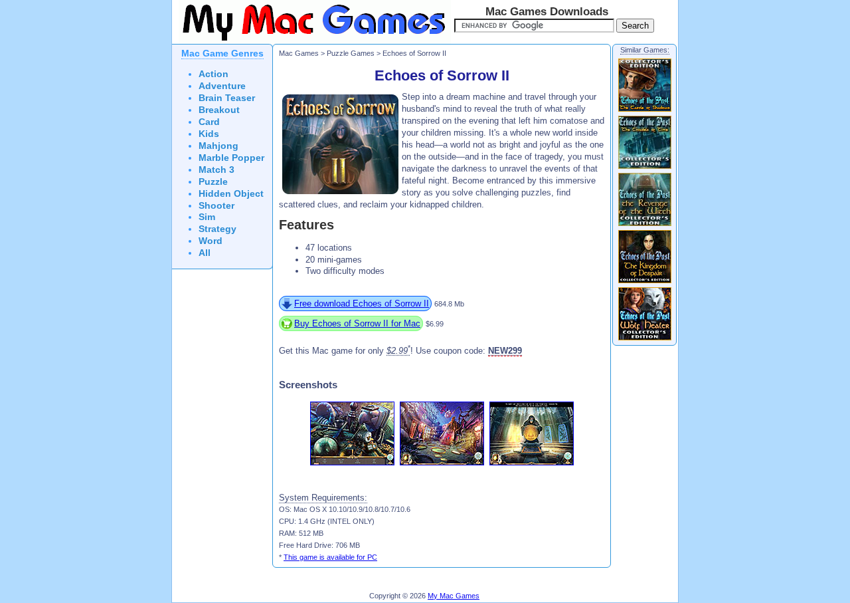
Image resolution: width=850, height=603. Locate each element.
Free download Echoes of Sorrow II (361, 303)
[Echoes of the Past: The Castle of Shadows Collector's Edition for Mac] (644, 111)
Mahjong (218, 146)
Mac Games (299, 53)
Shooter (216, 206)
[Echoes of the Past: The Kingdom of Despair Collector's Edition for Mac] (644, 283)
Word (210, 241)
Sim (207, 217)
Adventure (222, 86)
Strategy (217, 229)
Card (209, 122)
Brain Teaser (227, 98)
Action (213, 74)
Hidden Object (231, 194)
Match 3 (216, 170)
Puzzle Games (351, 53)
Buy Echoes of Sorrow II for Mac (357, 323)
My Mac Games (453, 596)
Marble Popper (231, 158)
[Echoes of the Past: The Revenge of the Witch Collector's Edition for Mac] (644, 225)
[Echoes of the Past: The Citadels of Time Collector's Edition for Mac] (644, 168)
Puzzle (213, 182)
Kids (209, 134)
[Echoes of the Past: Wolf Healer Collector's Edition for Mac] (644, 340)
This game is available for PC (330, 557)
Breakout (219, 110)
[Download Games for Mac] (311, 41)
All (205, 253)
